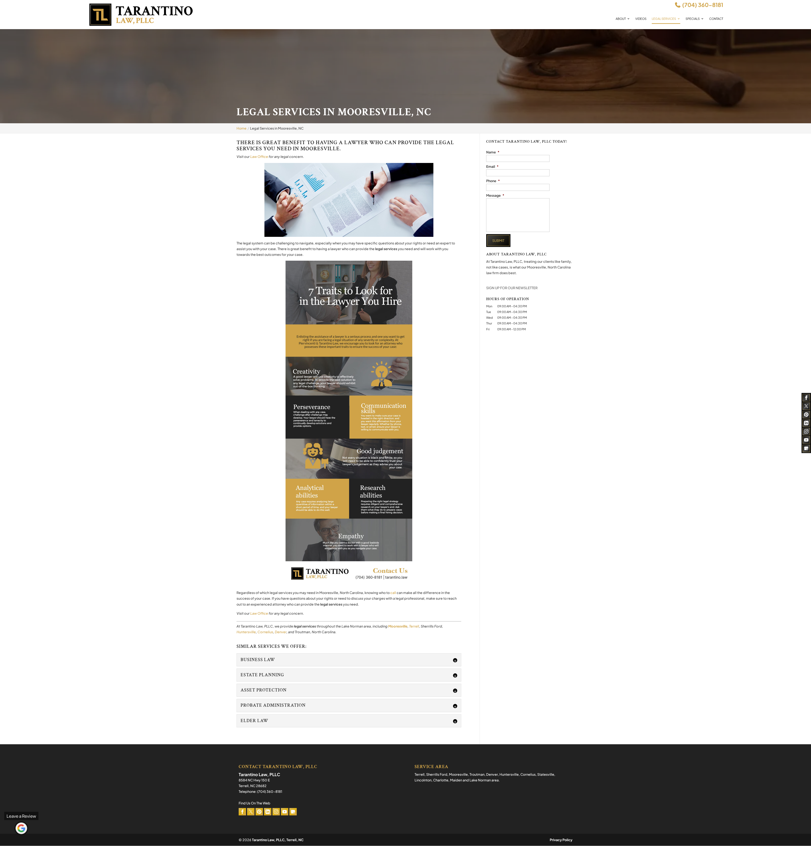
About (621, 18)
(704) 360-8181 (702, 4)
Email (492, 166)
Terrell (414, 626)
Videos (640, 18)
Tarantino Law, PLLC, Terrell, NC (277, 840)
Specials (693, 18)
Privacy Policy (561, 840)
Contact (716, 18)
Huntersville (246, 632)
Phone (493, 181)
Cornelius (265, 632)
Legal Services (664, 18)
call (393, 592)
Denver (280, 632)
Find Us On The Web (254, 803)
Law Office (259, 156)
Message (495, 195)
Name (492, 152)
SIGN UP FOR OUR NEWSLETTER (511, 288)
